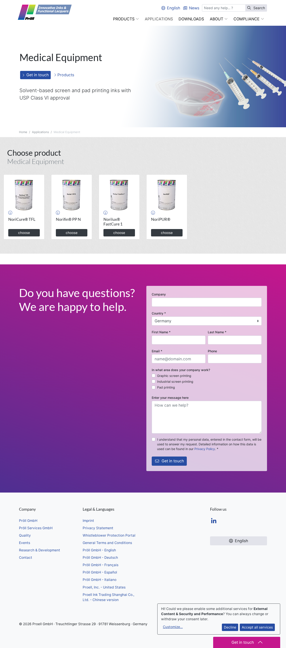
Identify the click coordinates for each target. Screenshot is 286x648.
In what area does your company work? (181, 370)
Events (24, 543)
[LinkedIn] (213, 521)
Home (23, 132)
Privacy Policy (204, 449)
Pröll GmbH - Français (100, 565)
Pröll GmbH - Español (100, 572)
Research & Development (39, 550)
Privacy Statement (98, 528)
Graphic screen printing (174, 376)
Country (159, 313)
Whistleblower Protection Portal (109, 535)
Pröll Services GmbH (36, 528)
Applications (40, 132)
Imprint (88, 520)
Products (65, 74)
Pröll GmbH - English (99, 550)
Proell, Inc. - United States (104, 587)
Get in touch (37, 74)
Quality (25, 535)
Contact (25, 557)
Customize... (173, 627)
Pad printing (166, 387)
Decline (230, 627)
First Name (161, 332)
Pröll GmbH (28, 520)
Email (157, 351)
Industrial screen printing (175, 381)
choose (24, 233)
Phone (212, 351)
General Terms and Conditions (107, 543)
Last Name (217, 332)
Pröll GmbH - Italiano (99, 580)
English (173, 8)
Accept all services (257, 627)
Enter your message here (170, 397)
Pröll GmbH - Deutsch (100, 557)
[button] (126, 19)
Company (159, 294)
